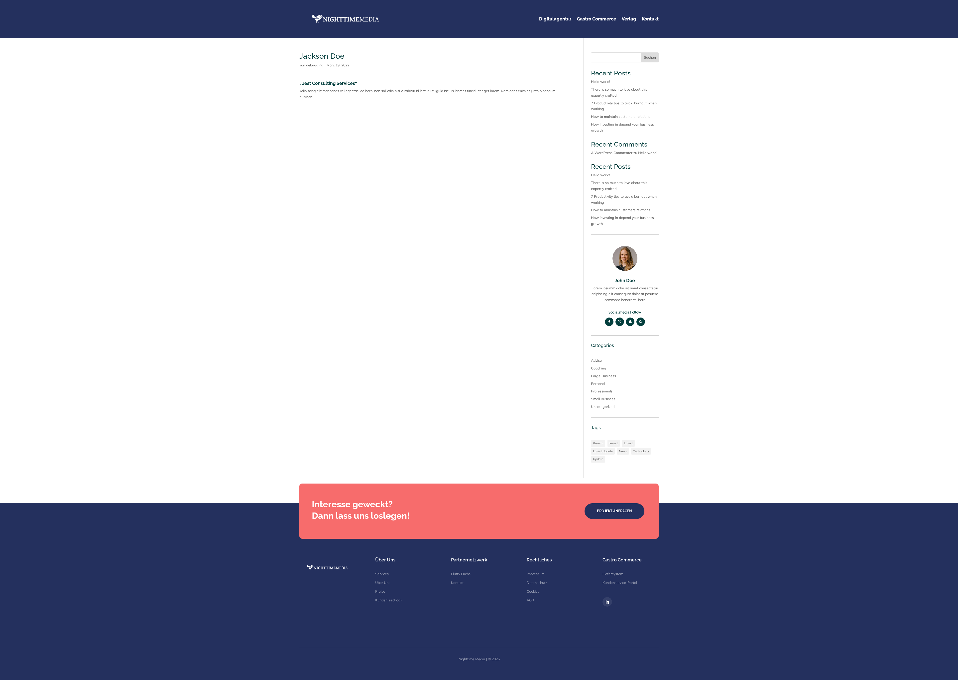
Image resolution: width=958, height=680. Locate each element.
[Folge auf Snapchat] (630, 322)
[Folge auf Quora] (640, 322)
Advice (596, 360)
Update (598, 459)
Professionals (601, 391)
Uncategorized (602, 406)
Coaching (598, 368)
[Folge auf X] (619, 322)
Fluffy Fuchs (461, 574)
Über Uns (382, 582)
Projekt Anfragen (614, 511)
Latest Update (603, 451)
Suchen (650, 57)
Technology (641, 451)
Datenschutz (537, 582)
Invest (613, 443)
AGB (530, 600)
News (623, 451)
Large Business (603, 376)
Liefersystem (612, 574)
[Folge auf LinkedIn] (607, 602)
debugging (315, 65)
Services (382, 574)
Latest (628, 443)
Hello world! (600, 81)
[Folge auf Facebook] (609, 322)
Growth (598, 443)
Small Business (603, 399)
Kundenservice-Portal (619, 582)
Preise (380, 591)
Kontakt (457, 582)
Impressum (535, 574)
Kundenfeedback (388, 600)
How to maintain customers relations (620, 116)
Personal (598, 383)
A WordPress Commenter (611, 153)
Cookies (533, 591)
